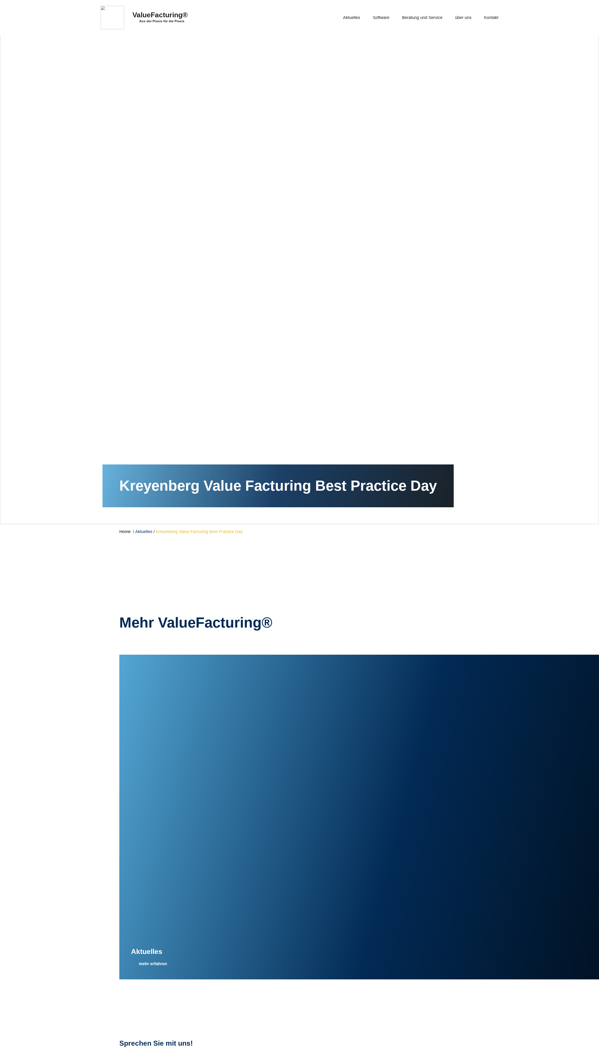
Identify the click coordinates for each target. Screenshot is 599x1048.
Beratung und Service (422, 17)
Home (125, 531)
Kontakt (491, 17)
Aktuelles (351, 17)
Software (381, 17)
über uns (463, 17)
